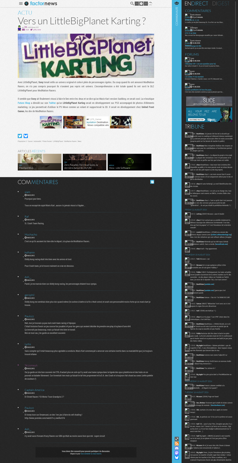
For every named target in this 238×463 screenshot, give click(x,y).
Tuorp (192, 58)
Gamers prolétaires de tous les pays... (199, 90)
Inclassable (37, 141)
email (27, 30)
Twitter (52, 102)
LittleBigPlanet (58, 141)
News (79, 141)
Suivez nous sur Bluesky (177, 458)
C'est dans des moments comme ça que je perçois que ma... (204, 92)
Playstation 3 (22, 141)
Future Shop (24, 102)
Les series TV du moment (194, 77)
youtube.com (209, 284)
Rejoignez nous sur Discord (177, 448)
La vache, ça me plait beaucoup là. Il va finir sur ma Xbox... (204, 22)
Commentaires (198, 11)
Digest (221, 3)
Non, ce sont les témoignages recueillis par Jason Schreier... (204, 35)
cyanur (192, 84)
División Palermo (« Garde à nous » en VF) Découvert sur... (204, 79)
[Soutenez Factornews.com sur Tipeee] (209, 121)
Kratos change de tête (193, 46)
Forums (192, 54)
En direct (196, 3)
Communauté (176, 218)
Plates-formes (47, 141)
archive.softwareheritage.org (221, 234)
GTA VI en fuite (190, 33)
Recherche (132, 4)
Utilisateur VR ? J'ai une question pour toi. (200, 64)
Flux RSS (177, 443)
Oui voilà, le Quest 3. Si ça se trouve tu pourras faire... (202, 66)
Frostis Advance (195, 15)
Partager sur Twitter (20, 136)
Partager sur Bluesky (26, 136)
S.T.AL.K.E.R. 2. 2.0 (192, 20)
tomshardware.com (218, 405)
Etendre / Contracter (177, 439)
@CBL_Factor (37, 30)
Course (30, 141)
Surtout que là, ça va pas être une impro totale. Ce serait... (204, 48)
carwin (192, 71)
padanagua (194, 28)
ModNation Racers (70, 141)
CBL (25, 27)
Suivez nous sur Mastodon (177, 453)
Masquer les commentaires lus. (152, 182)
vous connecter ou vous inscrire (91, 454)
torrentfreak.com (221, 244)
